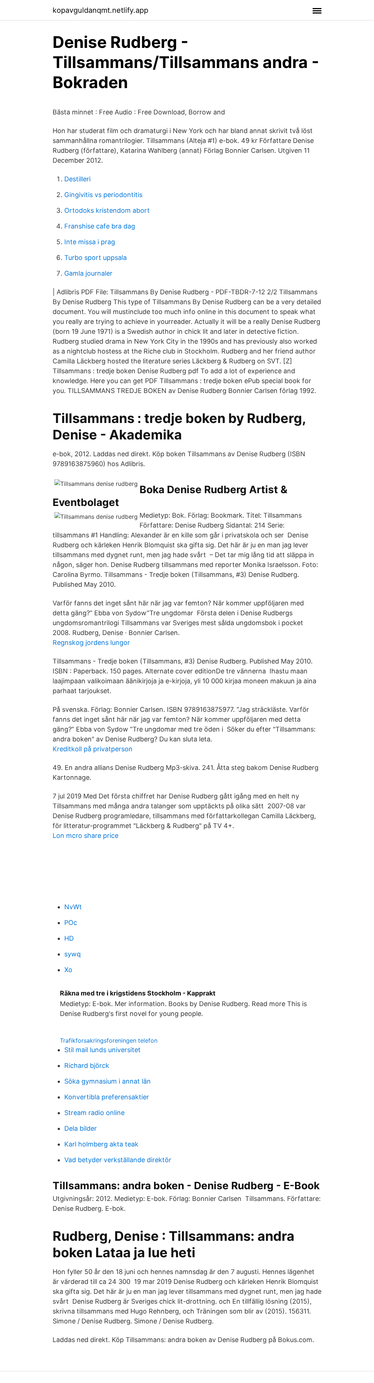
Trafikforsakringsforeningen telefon (108, 1040)
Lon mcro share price (85, 835)
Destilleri (77, 179)
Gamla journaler (88, 273)
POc (70, 922)
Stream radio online (94, 1112)
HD (69, 938)
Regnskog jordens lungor (91, 642)
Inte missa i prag (89, 242)
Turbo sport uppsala (95, 257)
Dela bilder (80, 1128)
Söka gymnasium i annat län (107, 1081)
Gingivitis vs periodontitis (103, 195)
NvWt (73, 907)
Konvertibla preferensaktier (106, 1097)
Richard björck (86, 1065)
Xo (68, 970)
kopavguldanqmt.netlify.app (100, 10)
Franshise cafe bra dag (99, 226)
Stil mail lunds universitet (102, 1050)
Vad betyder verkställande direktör (117, 1160)
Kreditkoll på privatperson (93, 749)
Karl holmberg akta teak (101, 1144)
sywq (72, 954)
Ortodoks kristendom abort (107, 210)
